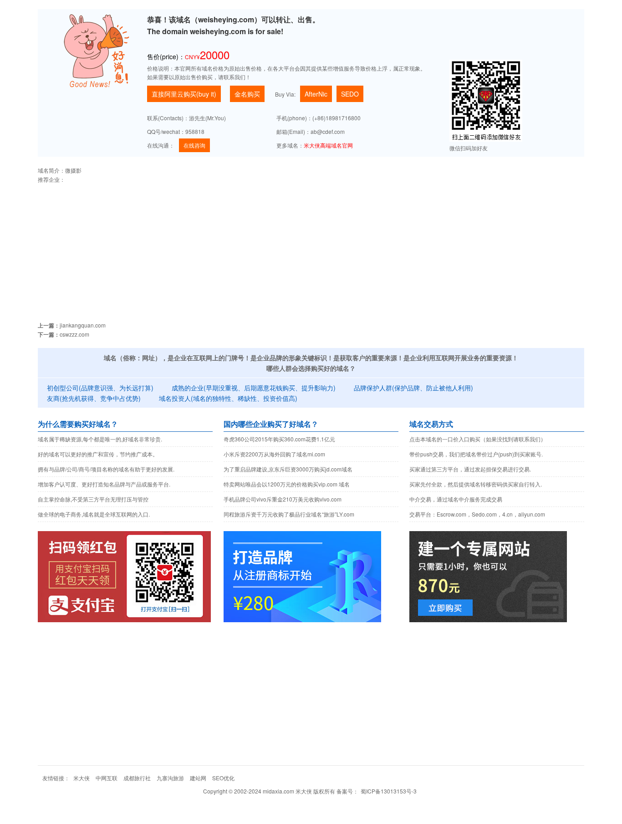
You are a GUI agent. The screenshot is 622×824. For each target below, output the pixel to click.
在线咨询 (194, 145)
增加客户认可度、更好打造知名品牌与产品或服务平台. (104, 484)
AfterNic (316, 93)
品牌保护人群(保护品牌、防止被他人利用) (413, 387)
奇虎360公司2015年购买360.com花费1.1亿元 (279, 439)
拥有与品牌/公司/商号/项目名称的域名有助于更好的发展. (106, 469)
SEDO (350, 93)
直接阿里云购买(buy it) (184, 93)
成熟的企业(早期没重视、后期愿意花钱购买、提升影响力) (254, 387)
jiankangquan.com (83, 325)
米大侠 (81, 778)
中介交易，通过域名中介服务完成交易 (455, 499)
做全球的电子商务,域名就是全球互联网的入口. (94, 514)
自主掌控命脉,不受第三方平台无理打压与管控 (93, 499)
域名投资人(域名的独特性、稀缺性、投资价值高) (228, 398)
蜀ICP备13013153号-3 (389, 791)
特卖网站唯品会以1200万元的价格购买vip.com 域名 (287, 484)
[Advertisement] (311, 248)
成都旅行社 (137, 778)
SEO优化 (223, 778)
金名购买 (247, 93)
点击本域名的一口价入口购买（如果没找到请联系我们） (477, 439)
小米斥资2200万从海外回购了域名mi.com (274, 454)
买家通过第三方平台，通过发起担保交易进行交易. (470, 469)
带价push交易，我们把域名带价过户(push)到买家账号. (476, 454)
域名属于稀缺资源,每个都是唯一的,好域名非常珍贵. (100, 439)
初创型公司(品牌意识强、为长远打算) (100, 387)
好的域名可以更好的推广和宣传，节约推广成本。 (98, 454)
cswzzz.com (74, 334)
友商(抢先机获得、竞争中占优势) (94, 398)
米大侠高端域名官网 (328, 145)
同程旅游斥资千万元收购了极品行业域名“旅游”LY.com (289, 514)
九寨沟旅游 (170, 778)
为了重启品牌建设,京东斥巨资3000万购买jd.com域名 (288, 469)
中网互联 (106, 778)
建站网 (198, 778)
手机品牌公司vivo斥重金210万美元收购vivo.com (283, 499)
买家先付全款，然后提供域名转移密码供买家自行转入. (475, 484)
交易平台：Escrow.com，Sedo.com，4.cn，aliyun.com (477, 514)
